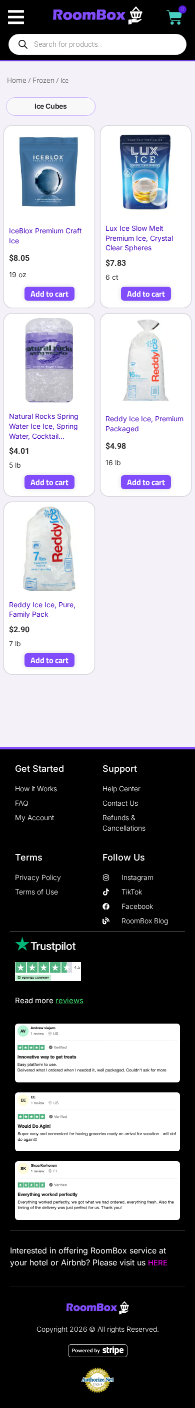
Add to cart (49, 294)
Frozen (43, 80)
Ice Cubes (50, 106)
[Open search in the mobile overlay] (97, 44)
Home (16, 80)
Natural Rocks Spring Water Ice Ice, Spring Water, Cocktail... (43, 426)
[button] (15, 17)
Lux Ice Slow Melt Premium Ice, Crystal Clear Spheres (139, 238)
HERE (158, 1262)
